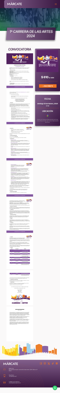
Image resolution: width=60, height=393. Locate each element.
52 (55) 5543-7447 (13, 376)
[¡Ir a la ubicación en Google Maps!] (47, 117)
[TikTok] (53, 363)
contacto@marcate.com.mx (15, 382)
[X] (49, 364)
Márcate (33, 3)
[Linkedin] (57, 363)
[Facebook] (41, 363)
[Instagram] (45, 363)
